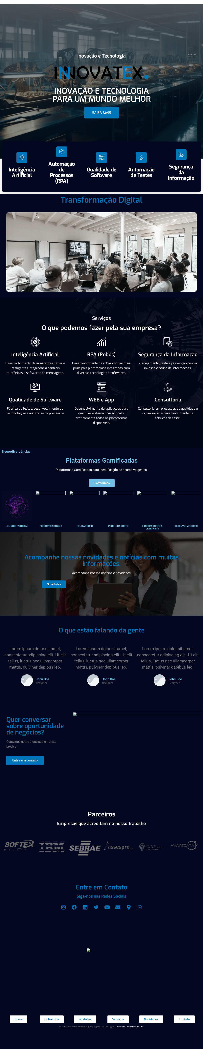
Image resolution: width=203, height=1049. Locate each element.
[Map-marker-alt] (129, 907)
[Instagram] (63, 907)
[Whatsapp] (140, 907)
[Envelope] (118, 907)
